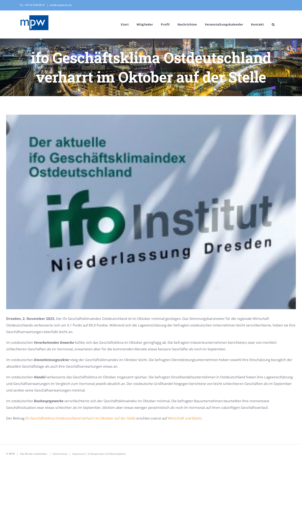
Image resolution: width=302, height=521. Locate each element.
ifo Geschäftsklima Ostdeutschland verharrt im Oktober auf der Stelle (80, 418)
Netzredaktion (118, 454)
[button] (273, 24)
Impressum (78, 454)
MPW (12, 454)
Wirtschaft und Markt (185, 418)
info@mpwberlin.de (61, 5)
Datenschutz (60, 454)
